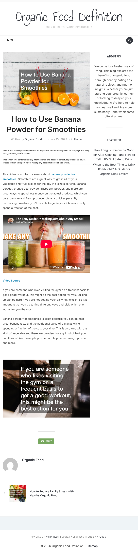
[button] (8, 40)
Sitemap (92, 546)
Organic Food (33, 139)
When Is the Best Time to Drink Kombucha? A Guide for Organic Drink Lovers (114, 169)
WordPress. (52, 536)
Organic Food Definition (69, 16)
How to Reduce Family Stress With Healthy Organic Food (52, 493)
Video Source (11, 280)
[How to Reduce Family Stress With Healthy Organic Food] (18, 493)
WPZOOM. (102, 536)
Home (78, 139)
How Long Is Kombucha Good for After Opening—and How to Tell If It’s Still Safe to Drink (114, 155)
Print (49, 441)
